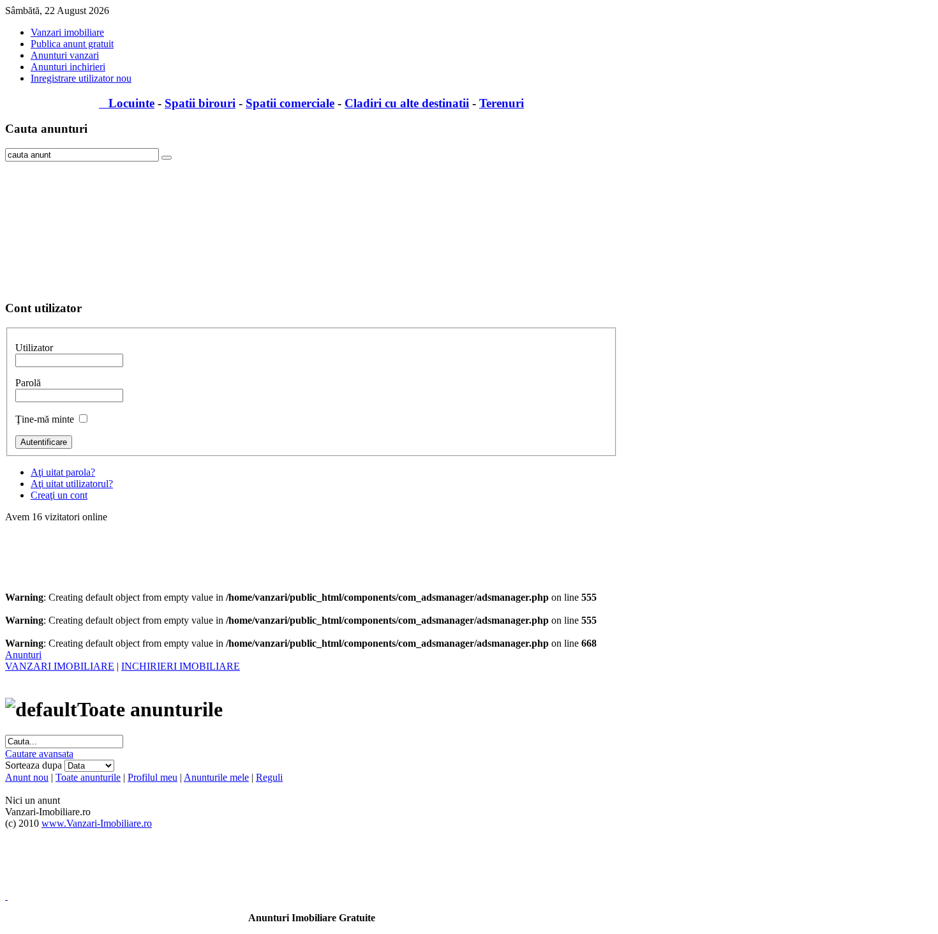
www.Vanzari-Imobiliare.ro (96, 823)
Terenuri (501, 103)
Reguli (269, 777)
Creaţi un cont (59, 495)
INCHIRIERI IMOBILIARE (180, 666)
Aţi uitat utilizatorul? (72, 483)
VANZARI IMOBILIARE (59, 666)
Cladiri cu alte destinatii (407, 103)
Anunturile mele (216, 777)
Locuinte (126, 103)
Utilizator (34, 347)
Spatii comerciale (290, 103)
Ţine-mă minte (44, 419)
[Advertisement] (69, 225)
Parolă (28, 382)
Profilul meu (152, 777)
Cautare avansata (39, 753)
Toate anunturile (88, 777)
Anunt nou (26, 777)
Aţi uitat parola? (63, 472)
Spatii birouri (200, 103)
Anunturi (23, 654)
